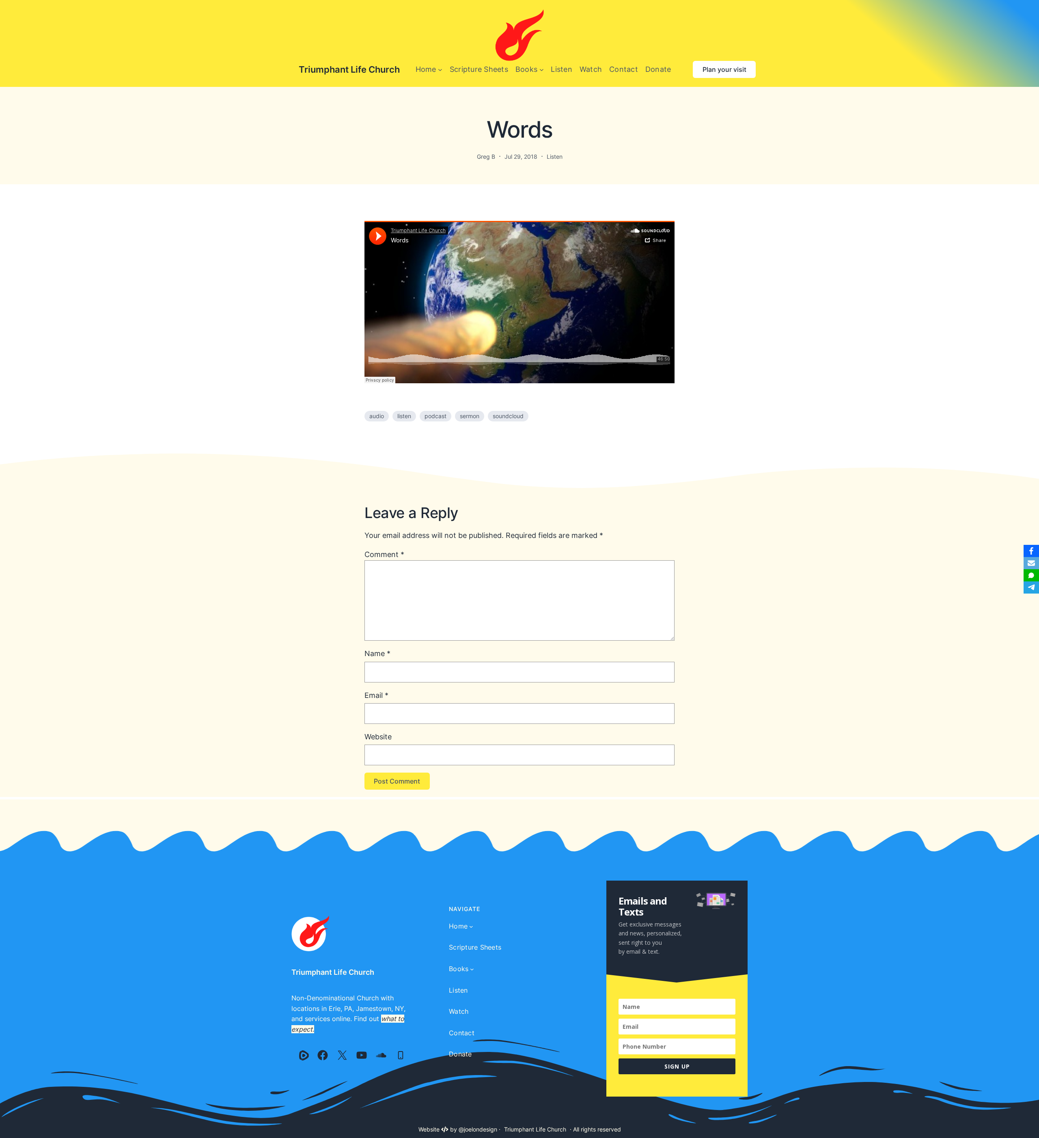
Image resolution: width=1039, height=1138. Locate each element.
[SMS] (1031, 575)
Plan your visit (724, 69)
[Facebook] (323, 1055)
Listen (555, 156)
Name (377, 653)
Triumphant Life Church (349, 69)
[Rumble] (304, 1055)
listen (404, 415)
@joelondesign (478, 1129)
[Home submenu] (440, 69)
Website (378, 736)
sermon (469, 415)
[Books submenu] (541, 69)
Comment (384, 554)
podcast (435, 415)
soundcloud (508, 415)
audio (376, 415)
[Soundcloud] (381, 1055)
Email (376, 695)
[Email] (1031, 563)
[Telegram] (1031, 587)
